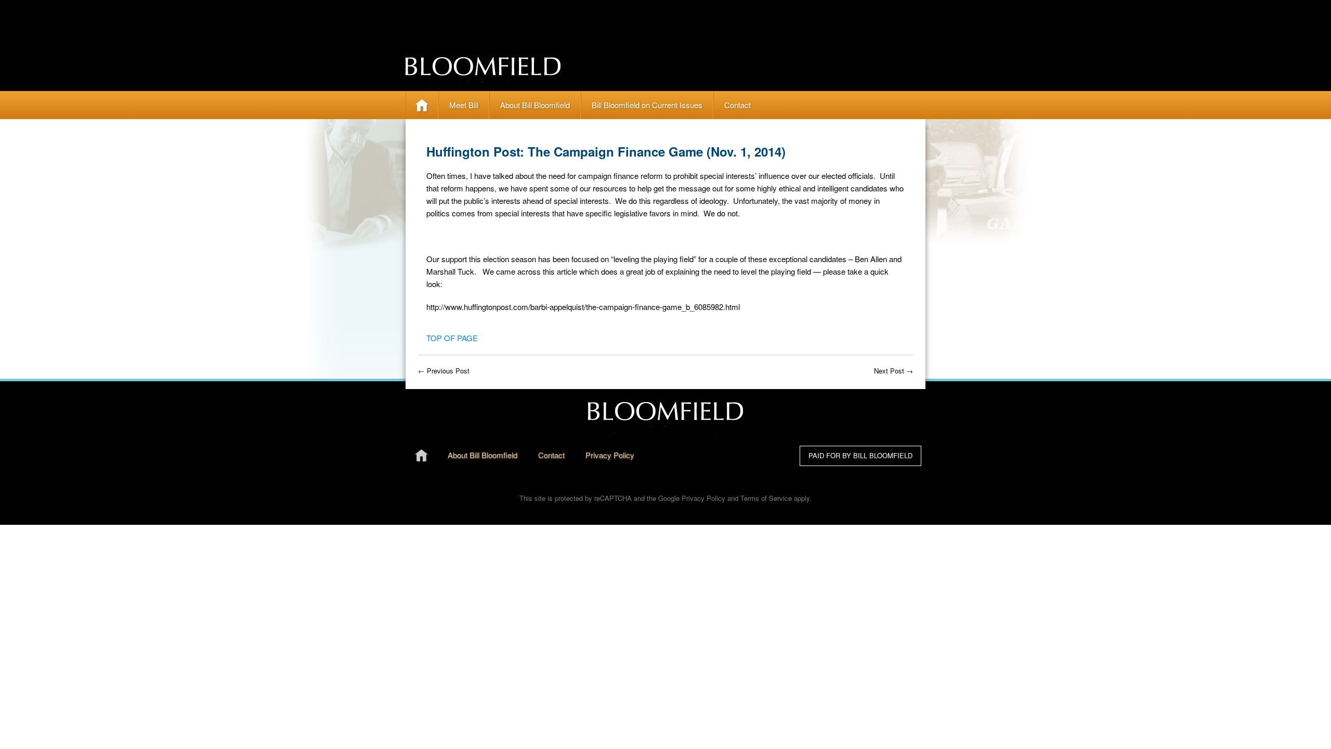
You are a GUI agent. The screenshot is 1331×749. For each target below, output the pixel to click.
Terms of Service (766, 498)
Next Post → (893, 371)
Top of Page (452, 337)
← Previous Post (443, 371)
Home (422, 104)
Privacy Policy (703, 498)
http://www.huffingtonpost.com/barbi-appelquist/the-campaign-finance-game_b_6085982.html (583, 306)
